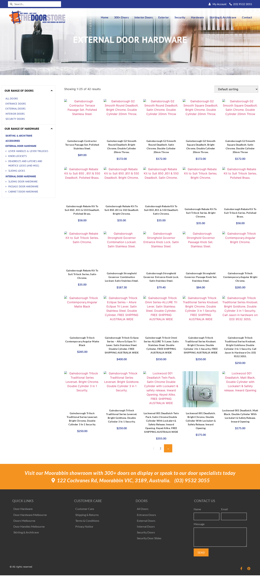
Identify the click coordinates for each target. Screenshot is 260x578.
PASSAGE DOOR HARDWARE (23, 186)
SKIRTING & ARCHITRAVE (18, 135)
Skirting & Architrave (223, 17)
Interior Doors (143, 17)
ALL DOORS (12, 98)
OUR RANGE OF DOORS (19, 90)
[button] (28, 91)
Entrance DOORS (16, 103)
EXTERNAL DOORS (15, 108)
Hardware (197, 17)
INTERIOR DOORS (15, 113)
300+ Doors (121, 17)
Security (180, 17)
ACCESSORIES (12, 140)
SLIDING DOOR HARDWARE (23, 181)
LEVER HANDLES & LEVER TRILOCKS (28, 151)
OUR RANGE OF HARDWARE (22, 128)
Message (199, 524)
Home (104, 17)
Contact (247, 17)
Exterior (163, 17)
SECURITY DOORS (15, 118)
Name (197, 509)
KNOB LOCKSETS (17, 156)
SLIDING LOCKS (16, 170)
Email (224, 509)
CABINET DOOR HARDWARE (23, 191)
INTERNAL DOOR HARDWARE (20, 176)
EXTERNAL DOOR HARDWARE (20, 146)
